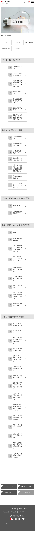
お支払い (17, 42)
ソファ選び (17, 48)
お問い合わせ (22, 512)
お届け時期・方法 (6, 48)
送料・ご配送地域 (29, 42)
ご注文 (6, 42)
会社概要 (14, 509)
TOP (2, 35)
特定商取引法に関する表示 (9, 512)
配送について (9, 492)
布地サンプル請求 (26, 487)
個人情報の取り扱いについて (26, 509)
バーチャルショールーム (9, 487)
